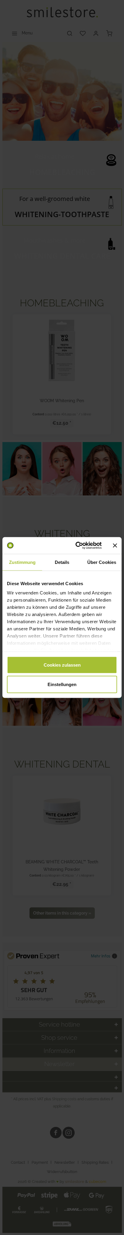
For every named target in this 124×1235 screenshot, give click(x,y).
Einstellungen (62, 684)
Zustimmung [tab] (22, 561)
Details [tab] (62, 561)
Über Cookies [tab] (101, 561)
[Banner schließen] (115, 545)
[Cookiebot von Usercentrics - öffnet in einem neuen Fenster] (77, 546)
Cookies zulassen (62, 664)
